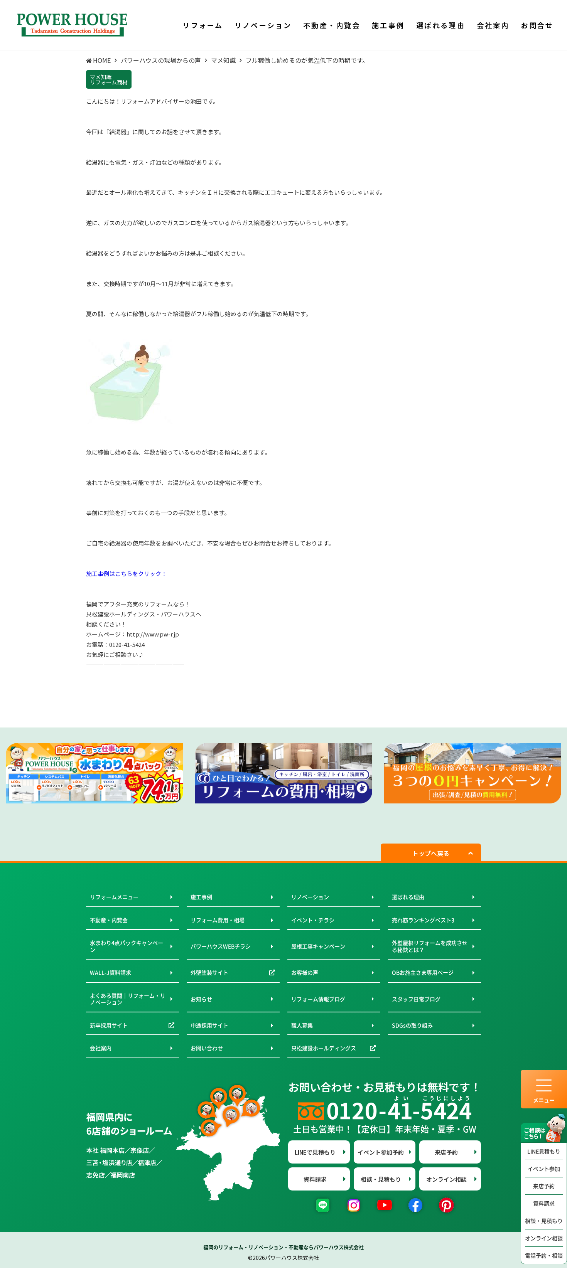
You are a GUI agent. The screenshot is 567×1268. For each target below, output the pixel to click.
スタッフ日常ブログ (416, 999)
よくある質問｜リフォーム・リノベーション (127, 999)
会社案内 (100, 1048)
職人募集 (302, 1025)
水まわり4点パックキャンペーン (126, 946)
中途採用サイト (209, 1025)
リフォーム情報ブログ (318, 999)
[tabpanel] (94, 773)
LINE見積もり (543, 1151)
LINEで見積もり (315, 1152)
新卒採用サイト (109, 1025)
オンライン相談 (544, 1238)
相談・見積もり (544, 1220)
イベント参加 (544, 1168)
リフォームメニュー (114, 897)
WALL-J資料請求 (110, 972)
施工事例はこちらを (112, 573)
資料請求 (544, 1203)
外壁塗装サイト (209, 972)
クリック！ (152, 573)
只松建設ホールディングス (323, 1048)
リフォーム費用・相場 (218, 920)
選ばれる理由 (408, 897)
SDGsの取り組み (412, 1025)
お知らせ (201, 999)
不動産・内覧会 (109, 920)
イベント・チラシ (312, 920)
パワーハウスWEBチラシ (221, 946)
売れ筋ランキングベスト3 (423, 920)
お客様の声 (304, 972)
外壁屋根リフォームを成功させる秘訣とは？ (429, 946)
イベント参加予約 (381, 1152)
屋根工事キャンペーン (318, 946)
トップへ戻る (430, 853)
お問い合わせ (207, 1048)
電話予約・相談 (544, 1255)
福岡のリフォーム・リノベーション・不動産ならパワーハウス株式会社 (283, 1247)
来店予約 (544, 1186)
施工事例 (201, 897)
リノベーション (310, 897)
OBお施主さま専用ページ (423, 972)
